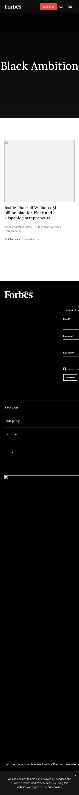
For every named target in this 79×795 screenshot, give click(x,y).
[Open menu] (70, 6)
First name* (68, 336)
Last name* (68, 352)
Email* (66, 319)
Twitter (33, 460)
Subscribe (48, 6)
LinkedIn (15, 460)
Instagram (24, 460)
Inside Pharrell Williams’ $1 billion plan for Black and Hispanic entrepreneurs (30, 212)
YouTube (42, 460)
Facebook (6, 460)
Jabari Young (14, 239)
